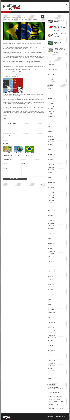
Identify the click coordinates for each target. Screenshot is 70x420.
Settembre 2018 (51, 220)
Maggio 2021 (50, 141)
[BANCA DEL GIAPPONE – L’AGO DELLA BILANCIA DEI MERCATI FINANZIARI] (50, 50)
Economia (25, 19)
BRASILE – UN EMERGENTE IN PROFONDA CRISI (18, 154)
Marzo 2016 (50, 297)
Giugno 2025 (50, 103)
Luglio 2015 (50, 317)
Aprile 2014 (50, 355)
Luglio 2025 (50, 101)
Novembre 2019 (51, 185)
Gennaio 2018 (50, 241)
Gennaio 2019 (50, 210)
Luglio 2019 (50, 195)
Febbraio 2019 (50, 207)
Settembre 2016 (51, 281)
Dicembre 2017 (51, 243)
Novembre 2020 (51, 157)
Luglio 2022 (50, 126)
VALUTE (49, 79)
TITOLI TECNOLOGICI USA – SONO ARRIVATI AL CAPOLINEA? (59, 42)
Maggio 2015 (50, 322)
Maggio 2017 (50, 261)
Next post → (41, 184)
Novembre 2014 (51, 337)
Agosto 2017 (50, 253)
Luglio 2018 (50, 225)
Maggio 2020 (50, 169)
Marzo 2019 (50, 205)
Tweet (4, 126)
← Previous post (7, 184)
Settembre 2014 (51, 342)
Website (4, 172)
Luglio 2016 (50, 286)
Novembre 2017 (51, 246)
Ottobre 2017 (50, 248)
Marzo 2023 (50, 121)
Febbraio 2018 (50, 238)
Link (39, 9)
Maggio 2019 (50, 200)
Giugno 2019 (50, 197)
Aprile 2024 (50, 113)
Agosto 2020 (50, 162)
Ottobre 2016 (50, 279)
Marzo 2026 (50, 93)
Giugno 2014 (50, 350)
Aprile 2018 (50, 233)
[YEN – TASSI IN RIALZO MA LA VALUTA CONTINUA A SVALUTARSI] (50, 35)
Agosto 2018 (50, 223)
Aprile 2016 (50, 294)
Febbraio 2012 (50, 378)
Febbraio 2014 (50, 360)
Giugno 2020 (50, 167)
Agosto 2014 (50, 345)
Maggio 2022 (50, 131)
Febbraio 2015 (50, 330)
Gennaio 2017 (50, 271)
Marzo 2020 (50, 174)
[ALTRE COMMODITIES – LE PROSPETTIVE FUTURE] (50, 21)
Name (6, 163)
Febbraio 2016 (50, 299)
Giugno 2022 (50, 129)
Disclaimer (57, 9)
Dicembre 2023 (51, 116)
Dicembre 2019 (51, 182)
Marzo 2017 (50, 266)
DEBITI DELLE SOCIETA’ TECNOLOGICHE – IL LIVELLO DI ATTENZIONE (59, 27)
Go (66, 4)
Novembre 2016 (51, 276)
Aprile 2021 (50, 144)
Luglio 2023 (50, 118)
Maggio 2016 (50, 291)
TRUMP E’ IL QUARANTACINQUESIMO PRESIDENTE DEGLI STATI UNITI (55, 389)
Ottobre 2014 (50, 340)
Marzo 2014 (50, 358)
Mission (50, 9)
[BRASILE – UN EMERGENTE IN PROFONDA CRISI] (18, 149)
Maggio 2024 (50, 111)
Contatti (64, 9)
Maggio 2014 (50, 353)
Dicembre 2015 (51, 304)
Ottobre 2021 (50, 139)
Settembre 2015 (51, 312)
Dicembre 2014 (51, 335)
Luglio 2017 (50, 256)
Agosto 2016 (50, 284)
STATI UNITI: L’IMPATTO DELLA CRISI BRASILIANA (8, 154)
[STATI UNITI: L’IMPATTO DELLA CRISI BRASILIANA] (7, 149)
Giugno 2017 (50, 258)
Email (6, 168)
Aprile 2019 (50, 202)
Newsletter (50, 74)
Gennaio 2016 (50, 302)
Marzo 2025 (50, 106)
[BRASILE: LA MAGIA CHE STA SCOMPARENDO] (29, 149)
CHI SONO (44, 9)
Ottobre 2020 (50, 159)
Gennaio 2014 (50, 363)
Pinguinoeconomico (13, 135)
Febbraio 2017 (50, 269)
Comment (23, 163)
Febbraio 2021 (50, 149)
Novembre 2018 (51, 215)
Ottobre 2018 (50, 218)
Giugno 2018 (50, 228)
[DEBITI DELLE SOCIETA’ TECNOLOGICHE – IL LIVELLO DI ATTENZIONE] (50, 27)
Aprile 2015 (50, 325)
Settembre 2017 (51, 251)
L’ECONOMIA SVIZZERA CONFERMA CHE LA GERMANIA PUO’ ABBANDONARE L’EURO (56, 398)
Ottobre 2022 (50, 123)
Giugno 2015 (50, 319)
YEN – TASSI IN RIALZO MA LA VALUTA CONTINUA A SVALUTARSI (60, 35)
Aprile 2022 (50, 134)
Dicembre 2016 (51, 274)
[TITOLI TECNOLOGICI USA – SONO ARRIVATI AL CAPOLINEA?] (50, 43)
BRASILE (5, 118)
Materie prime (50, 66)
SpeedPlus (50, 392)
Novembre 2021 (51, 136)
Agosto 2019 (50, 192)
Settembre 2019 (51, 190)
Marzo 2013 (50, 373)
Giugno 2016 (50, 289)
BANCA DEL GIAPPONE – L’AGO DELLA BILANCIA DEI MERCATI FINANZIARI (59, 50)
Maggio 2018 (50, 230)
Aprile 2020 (50, 172)
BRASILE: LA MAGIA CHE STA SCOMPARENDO (29, 154)
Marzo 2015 (50, 327)
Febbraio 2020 (50, 177)
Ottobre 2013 (50, 370)
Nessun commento (33, 19)
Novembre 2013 (51, 368)
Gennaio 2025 (50, 108)
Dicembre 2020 (51, 154)
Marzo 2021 (50, 146)
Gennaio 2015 (50, 332)
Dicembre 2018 (51, 213)
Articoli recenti (53, 17)
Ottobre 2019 (50, 187)
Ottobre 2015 (50, 309)
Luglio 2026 (50, 90)
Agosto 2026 (50, 88)
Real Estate (50, 77)
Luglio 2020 (50, 164)
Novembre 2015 (51, 307)
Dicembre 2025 (51, 98)
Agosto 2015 (50, 314)
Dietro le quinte (51, 61)
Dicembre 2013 (51, 365)
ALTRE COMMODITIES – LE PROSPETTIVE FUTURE (37, 12)
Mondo (49, 71)
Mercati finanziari (51, 69)
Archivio (33, 9)
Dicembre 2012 (51, 375)
